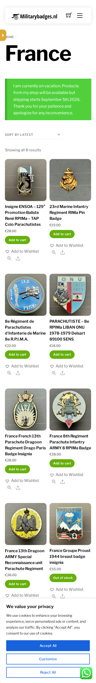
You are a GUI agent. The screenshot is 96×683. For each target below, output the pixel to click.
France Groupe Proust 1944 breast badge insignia (70, 556)
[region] (48, 640)
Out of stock (63, 578)
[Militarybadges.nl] (36, 16)
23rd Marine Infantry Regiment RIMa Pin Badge (68, 212)
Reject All (48, 672)
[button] (22, 251)
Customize (48, 659)
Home (9, 37)
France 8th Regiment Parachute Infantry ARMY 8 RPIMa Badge (70, 442)
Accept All (48, 645)
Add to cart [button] (17, 240)
